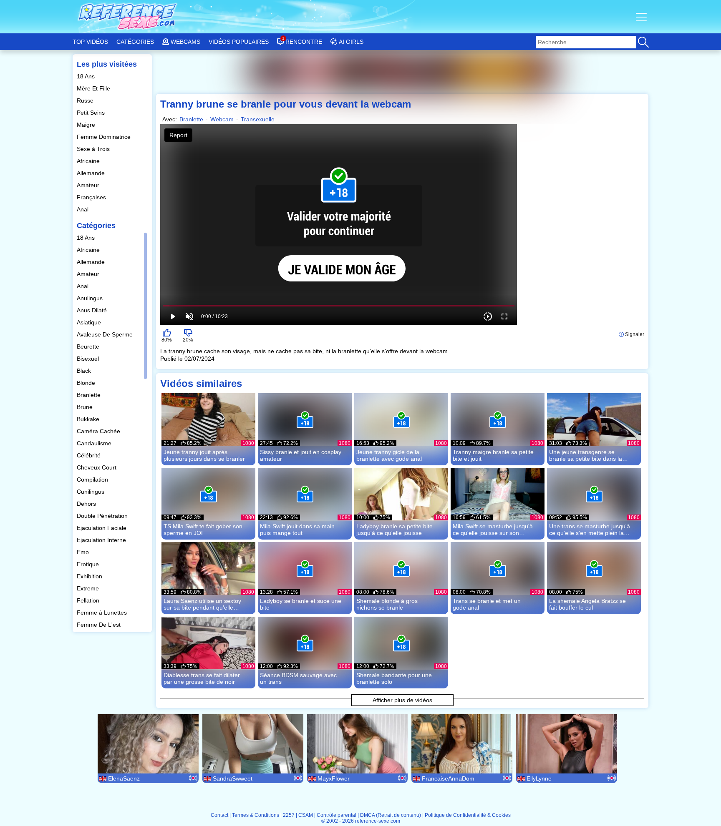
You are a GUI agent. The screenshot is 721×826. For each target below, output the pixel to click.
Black (85, 370)
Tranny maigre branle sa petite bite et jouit (493, 455)
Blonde (87, 382)
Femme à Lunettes (103, 612)
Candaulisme (95, 443)
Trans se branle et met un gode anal (487, 604)
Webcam (222, 119)
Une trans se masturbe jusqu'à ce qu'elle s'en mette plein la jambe (589, 529)
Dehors (87, 503)
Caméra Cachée (99, 431)
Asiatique (90, 322)
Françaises (92, 197)
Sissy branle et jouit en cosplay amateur (300, 455)
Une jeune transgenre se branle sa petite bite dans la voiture (585, 455)
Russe (86, 100)
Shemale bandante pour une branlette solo (394, 678)
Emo (84, 552)
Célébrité (89, 455)
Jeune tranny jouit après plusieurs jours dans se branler (204, 455)
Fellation (89, 600)
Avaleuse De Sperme (105, 334)
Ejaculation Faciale (102, 528)
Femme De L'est (99, 624)
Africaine (89, 161)
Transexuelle (258, 119)
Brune (85, 407)
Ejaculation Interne (102, 540)
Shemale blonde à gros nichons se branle (387, 604)
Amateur (89, 185)
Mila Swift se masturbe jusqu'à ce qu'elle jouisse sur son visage (493, 529)
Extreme (89, 588)
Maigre (87, 124)
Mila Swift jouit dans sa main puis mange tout (297, 529)
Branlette (89, 395)
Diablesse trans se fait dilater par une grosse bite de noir (202, 678)
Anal (83, 209)
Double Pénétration (103, 515)
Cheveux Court (97, 467)
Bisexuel (89, 358)
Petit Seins (91, 112)
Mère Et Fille (94, 88)
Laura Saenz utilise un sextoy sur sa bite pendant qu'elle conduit (202, 604)
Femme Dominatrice (104, 136)
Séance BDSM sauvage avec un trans (298, 678)
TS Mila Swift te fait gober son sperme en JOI (203, 529)
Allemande (91, 173)
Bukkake (89, 419)
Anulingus (90, 298)
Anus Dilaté (92, 310)
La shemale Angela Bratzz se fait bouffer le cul (587, 604)
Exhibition (90, 576)
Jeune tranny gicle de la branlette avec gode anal (389, 455)
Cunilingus (91, 491)
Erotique (89, 564)
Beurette (89, 346)
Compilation (93, 479)
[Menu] (642, 16)
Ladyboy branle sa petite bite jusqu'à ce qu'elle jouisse (394, 529)
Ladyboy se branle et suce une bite (300, 604)
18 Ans (86, 76)
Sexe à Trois (94, 149)
